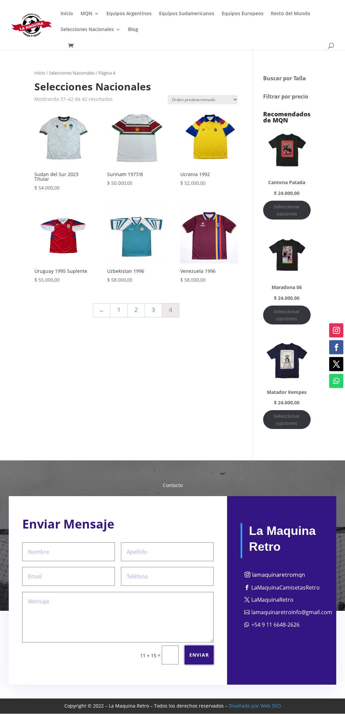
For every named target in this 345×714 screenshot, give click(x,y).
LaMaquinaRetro (272, 599)
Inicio (67, 14)
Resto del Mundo (290, 14)
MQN (86, 14)
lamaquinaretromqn (278, 574)
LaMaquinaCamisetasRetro (285, 587)
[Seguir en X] (336, 364)
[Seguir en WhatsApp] (336, 381)
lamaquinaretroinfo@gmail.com (291, 612)
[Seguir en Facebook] (336, 347)
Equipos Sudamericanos (186, 14)
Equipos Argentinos (129, 14)
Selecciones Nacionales (87, 29)
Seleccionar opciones (287, 210)
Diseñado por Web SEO (255, 706)
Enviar (199, 655)
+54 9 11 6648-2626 (275, 624)
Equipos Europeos (242, 14)
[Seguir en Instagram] (336, 330)
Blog (133, 29)
